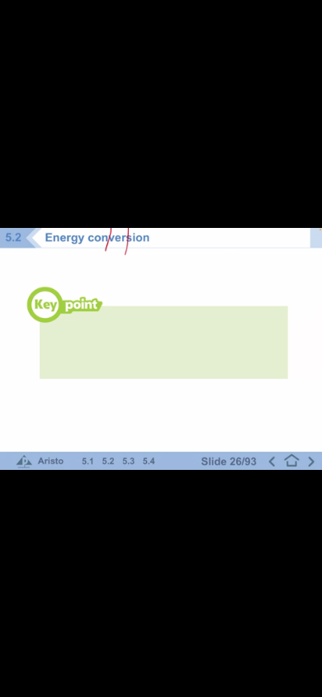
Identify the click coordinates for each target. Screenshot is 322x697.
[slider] (156, 685)
